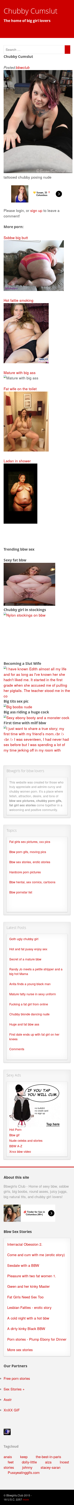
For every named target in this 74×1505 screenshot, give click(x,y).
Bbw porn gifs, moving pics (27, 852)
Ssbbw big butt (16, 237)
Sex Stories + (14, 1388)
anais (8, 1456)
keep (24, 1456)
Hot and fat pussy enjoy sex (28, 949)
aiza (48, 1461)
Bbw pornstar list (20, 892)
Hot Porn (15, 1129)
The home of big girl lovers (27, 20)
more (26, 1499)
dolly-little (29, 1461)
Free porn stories (17, 1378)
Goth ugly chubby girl (23, 939)
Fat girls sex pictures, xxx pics (29, 841)
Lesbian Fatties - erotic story (29, 1307)
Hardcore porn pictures (25, 872)
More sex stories (20, 1349)
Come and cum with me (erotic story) (36, 1254)
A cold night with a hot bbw (28, 1318)
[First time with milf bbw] (37, 750)
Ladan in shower (17, 460)
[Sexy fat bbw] (29, 604)
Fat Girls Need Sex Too (25, 1296)
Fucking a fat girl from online (28, 1004)
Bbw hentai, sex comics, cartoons (32, 882)
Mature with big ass (20, 372)
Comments (16, 1049)
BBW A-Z (15, 1146)
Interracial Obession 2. (24, 1244)
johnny (27, 1467)
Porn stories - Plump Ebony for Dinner (36, 1339)
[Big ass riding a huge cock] (36, 717)
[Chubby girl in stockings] (24, 615)
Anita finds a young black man (30, 984)
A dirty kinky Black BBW (26, 1328)
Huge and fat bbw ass (24, 1024)
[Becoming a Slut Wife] (37, 695)
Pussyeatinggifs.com (24, 1472)
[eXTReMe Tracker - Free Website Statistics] (7, 1433)
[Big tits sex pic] (18, 706)
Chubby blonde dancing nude (29, 1014)
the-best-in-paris (48, 1456)
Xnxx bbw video (20, 1151)
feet (11, 1461)
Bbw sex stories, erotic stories (29, 862)
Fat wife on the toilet (20, 388)
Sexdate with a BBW (23, 1265)
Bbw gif (14, 1135)
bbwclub (23, 67)
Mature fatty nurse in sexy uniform (32, 994)
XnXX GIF (12, 1409)
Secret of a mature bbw (25, 959)
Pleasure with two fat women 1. (31, 1275)
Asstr (8, 1399)
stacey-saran (50, 1467)
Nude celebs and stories (26, 1140)
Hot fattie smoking (18, 300)
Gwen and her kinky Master (28, 1286)
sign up (36, 210)
